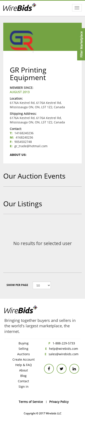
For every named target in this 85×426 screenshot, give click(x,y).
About (23, 370)
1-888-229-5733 (64, 343)
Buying (24, 343)
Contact (23, 381)
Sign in (24, 386)
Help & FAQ (23, 365)
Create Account (23, 359)
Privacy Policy (59, 402)
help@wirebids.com (63, 349)
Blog (23, 376)
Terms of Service (31, 402)
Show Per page (17, 285)
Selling (23, 349)
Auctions (23, 354)
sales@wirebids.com (63, 354)
